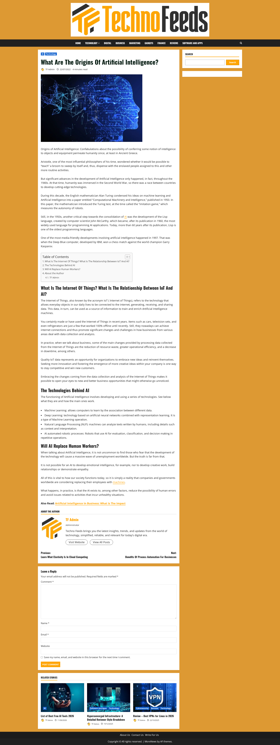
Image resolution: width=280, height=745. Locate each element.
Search (189, 54)
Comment (47, 581)
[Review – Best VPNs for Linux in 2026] (154, 697)
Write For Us (152, 735)
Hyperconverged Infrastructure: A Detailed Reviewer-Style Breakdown (106, 717)
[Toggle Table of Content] (126, 256)
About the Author (54, 273)
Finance (162, 43)
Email (45, 634)
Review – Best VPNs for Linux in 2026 (153, 716)
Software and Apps (192, 43)
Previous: (64, 555)
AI (42, 54)
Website (45, 646)
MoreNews (150, 741)
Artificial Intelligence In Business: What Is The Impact (90, 503)
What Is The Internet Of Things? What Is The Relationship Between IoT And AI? (87, 261)
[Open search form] (241, 43)
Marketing (134, 43)
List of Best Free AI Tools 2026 (57, 716)
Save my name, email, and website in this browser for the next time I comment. (87, 657)
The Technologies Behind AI (60, 265)
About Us (125, 735)
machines (119, 482)
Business (120, 43)
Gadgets (149, 43)
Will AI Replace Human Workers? (62, 269)
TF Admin (50, 69)
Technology (91, 43)
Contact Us (138, 735)
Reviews (174, 43)
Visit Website (77, 542)
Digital (107, 43)
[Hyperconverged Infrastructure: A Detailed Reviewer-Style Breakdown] (108, 697)
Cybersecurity (142, 708)
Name (45, 623)
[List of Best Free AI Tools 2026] (62, 697)
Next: (150, 555)
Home (78, 43)
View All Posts (101, 542)
